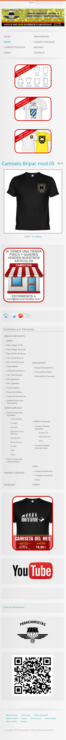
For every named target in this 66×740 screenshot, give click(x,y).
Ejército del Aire (16, 442)
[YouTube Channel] (32, 571)
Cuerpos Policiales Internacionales (42, 446)
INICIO (7, 36)
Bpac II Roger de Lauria (16, 349)
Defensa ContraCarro (16, 370)
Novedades (9, 484)
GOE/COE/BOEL (16, 419)
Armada (13, 446)
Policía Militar (12, 366)
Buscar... (32, 2)
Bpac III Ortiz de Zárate (16, 353)
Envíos (24, 718)
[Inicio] (6, 315)
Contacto (24, 721)
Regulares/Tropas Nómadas (16, 432)
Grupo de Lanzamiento (16, 396)
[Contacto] (23, 275)
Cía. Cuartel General (15, 358)
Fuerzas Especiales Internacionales (14, 460)
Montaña (13, 427)
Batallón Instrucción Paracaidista (15, 401)
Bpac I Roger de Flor (15, 345)
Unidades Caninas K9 (44, 475)
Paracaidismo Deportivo (45, 376)
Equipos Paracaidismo (44, 367)
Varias (37, 479)
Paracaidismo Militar (43, 371)
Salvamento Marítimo (44, 471)
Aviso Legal (25, 715)
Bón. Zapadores (13, 383)
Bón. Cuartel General (15, 362)
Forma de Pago (50, 718)
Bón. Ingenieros (13, 379)
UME (12, 450)
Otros (41, 441)
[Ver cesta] (27, 315)
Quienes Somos (11, 715)
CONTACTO (39, 52)
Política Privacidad (41, 715)
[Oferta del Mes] (32, 523)
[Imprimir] (58, 163)
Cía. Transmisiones (14, 375)
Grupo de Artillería (14, 392)
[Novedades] (20, 315)
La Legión (14, 423)
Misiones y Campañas (14, 472)
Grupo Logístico (13, 387)
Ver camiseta (36, 236)
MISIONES (39, 47)
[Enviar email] (13, 315)
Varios (12, 454)
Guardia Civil (43, 432)
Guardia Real (15, 438)
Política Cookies (12, 718)
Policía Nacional (44, 436)
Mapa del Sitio (11, 721)
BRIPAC (10, 340)
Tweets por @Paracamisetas (14, 607)
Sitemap (36, 484)
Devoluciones (36, 718)
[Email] (61, 163)
